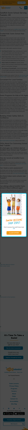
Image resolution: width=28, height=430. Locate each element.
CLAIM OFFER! (14, 233)
